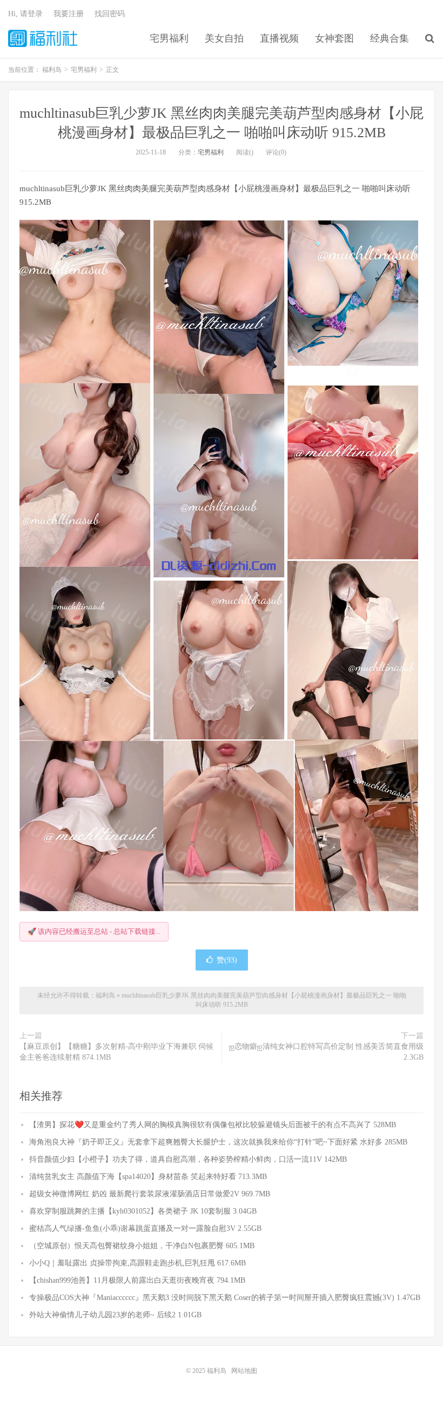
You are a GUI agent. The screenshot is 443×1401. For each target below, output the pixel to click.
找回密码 (110, 14)
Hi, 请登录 (25, 14)
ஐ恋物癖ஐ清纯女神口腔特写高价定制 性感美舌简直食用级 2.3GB (326, 1051)
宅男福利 (169, 38)
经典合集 (389, 38)
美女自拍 (224, 38)
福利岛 (42, 38)
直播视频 (279, 38)
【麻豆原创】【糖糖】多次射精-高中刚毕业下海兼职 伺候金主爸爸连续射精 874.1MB (116, 1051)
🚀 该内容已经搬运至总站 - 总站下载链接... (94, 931)
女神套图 (334, 38)
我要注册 (68, 14)
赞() (227, 960)
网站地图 (244, 1371)
